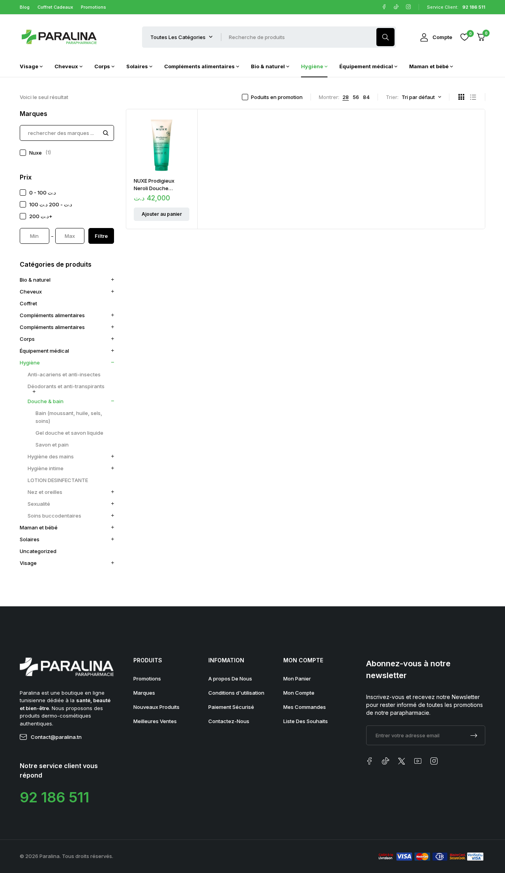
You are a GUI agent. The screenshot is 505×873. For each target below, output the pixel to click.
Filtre (101, 236)
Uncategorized (38, 551)
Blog (25, 7)
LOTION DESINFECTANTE (58, 480)
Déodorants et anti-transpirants (66, 386)
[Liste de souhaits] (464, 37)
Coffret (28, 303)
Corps (27, 339)
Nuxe (40, 153)
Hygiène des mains (51, 456)
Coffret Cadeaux (55, 7)
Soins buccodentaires (54, 515)
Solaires (29, 539)
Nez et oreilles (45, 492)
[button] (161, 214)
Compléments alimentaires (52, 315)
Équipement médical (44, 351)
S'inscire (474, 735)
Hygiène (30, 362)
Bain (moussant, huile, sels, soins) (69, 417)
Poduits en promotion (277, 97)
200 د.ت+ (40, 216)
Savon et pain (52, 444)
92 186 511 (54, 797)
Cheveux (31, 291)
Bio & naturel (35, 280)
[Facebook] (384, 6)
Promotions (93, 7)
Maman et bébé (39, 527)
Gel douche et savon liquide (69, 433)
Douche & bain (46, 401)
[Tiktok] (396, 6)
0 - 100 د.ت (42, 192)
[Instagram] (408, 6)
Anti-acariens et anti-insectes (64, 374)
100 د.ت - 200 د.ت (50, 204)
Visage (28, 563)
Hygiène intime (46, 468)
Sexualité (39, 504)
